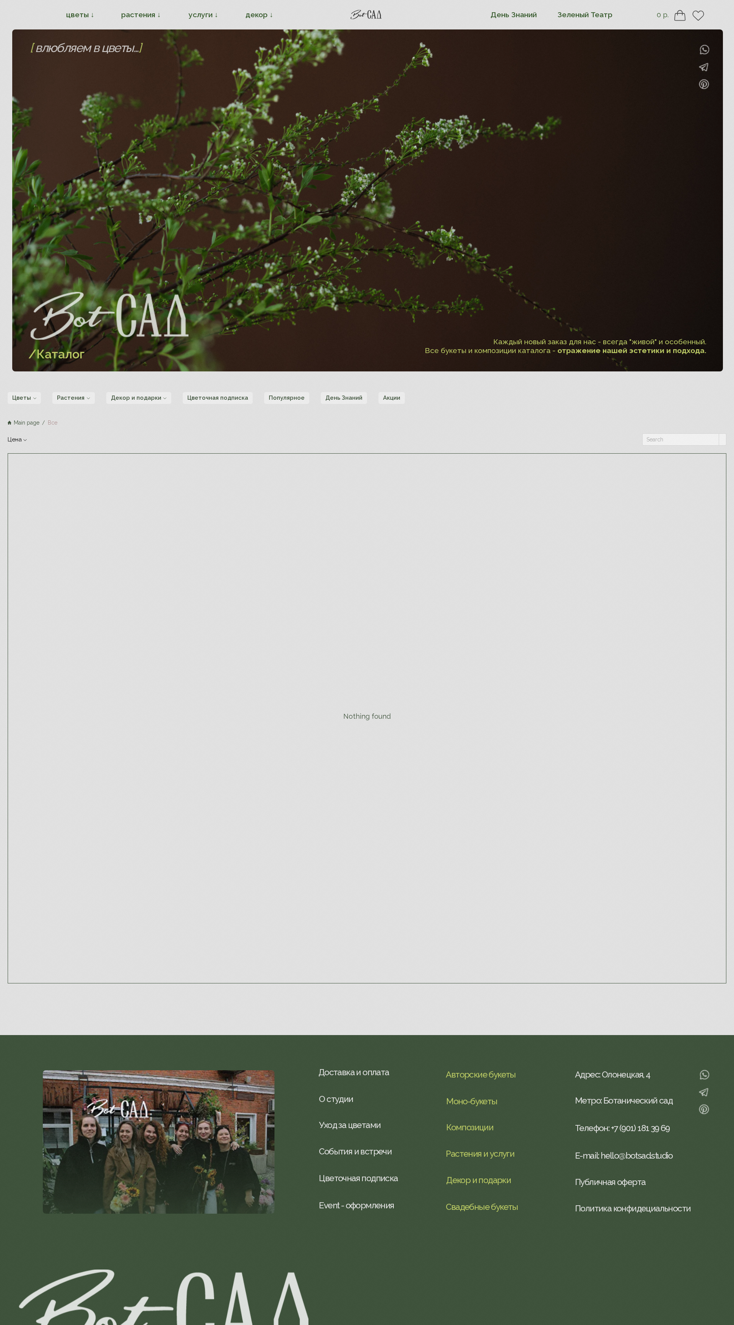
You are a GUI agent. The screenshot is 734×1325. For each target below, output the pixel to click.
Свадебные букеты (482, 1207)
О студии (336, 1099)
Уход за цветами (349, 1125)
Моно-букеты (471, 1101)
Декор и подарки (478, 1180)
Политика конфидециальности (632, 1208)
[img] (704, 67)
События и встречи (355, 1151)
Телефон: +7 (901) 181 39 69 (622, 1128)
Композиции (469, 1127)
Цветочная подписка (358, 1178)
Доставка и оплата (353, 1072)
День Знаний (513, 14)
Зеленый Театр (584, 14)
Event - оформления (356, 1205)
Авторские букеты (480, 1074)
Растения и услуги (480, 1154)
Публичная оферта (610, 1182)
